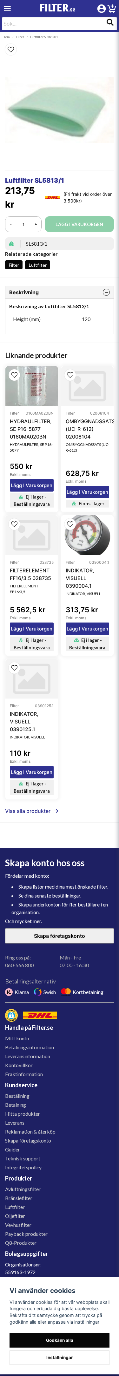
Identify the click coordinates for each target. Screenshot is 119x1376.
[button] (59, 49)
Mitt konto (17, 1038)
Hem (6, 37)
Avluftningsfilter (23, 1189)
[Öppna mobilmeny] (7, 8)
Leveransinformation (27, 1056)
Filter (20, 37)
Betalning (15, 1105)
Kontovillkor (19, 1065)
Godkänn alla (59, 1340)
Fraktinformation (24, 1074)
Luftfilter (38, 265)
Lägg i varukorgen (31, 485)
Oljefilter (15, 1216)
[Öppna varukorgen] (112, 10)
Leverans (14, 1123)
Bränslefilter (18, 1198)
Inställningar (59, 1357)
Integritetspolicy (23, 1167)
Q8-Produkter (20, 1243)
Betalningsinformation (29, 1047)
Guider (12, 1149)
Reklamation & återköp (30, 1131)
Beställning (17, 1096)
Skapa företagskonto (59, 936)
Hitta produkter (22, 1114)
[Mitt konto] (101, 9)
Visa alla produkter (27, 811)
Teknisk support (22, 1158)
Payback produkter (26, 1234)
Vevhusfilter (18, 1225)
